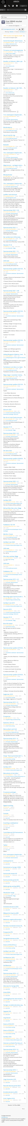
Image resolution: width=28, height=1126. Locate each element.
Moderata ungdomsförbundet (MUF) (14, 919)
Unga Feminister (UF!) (9, 1079)
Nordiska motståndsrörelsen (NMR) (13, 926)
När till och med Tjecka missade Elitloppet (15, 417)
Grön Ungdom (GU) (9, 1098)
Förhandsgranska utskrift (9, 29)
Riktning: (7, 31)
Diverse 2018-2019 (8, 1024)
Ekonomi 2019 (7, 609)
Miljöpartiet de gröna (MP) (11, 913)
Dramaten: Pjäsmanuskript (12, 119)
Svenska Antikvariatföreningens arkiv (14, 503)
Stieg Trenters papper (11, 53)
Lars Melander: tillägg (10, 248)
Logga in (23, 6)
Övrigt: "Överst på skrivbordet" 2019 (13, 756)
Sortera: (17, 31)
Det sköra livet (7, 451)
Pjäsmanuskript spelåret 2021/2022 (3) (14, 269)
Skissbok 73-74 (7, 427)
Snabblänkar (17, 6)
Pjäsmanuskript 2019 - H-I (10, 702)
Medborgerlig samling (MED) (11, 886)
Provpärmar (6, 716)
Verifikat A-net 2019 (9, 603)
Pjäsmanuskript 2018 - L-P (10, 973)
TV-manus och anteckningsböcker (13, 50)
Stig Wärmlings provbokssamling (13, 599)
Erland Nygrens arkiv (10, 960)
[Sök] (25, 10)
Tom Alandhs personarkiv (11, 130)
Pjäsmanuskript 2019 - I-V (10, 738)
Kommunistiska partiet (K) (11, 880)
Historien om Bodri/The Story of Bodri (14, 1043)
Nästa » (23, 1108)
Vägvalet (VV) (7, 1011)
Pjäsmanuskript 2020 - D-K (11, 433)
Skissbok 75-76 (7, 245)
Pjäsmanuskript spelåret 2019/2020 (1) (14, 648)
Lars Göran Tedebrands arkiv (12, 732)
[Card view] (19, 29)
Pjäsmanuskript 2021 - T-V (11, 251)
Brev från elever (8, 623)
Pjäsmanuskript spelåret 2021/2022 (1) (14, 311)
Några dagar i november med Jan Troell (14, 375)
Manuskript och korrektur (10, 773)
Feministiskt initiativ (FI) (10, 873)
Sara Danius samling (10, 697)
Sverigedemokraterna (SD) (11, 938)
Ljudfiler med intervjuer (10, 194)
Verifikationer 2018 (8, 957)
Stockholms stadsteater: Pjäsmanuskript (14, 273)
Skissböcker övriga (8, 892)
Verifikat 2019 (7, 767)
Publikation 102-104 (9, 525)
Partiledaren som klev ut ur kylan (13, 367)
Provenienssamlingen (9, 792)
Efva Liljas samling (10, 559)
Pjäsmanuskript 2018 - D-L (11, 1049)
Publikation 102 (7, 571)
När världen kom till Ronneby (11, 237)
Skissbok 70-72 (7, 617)
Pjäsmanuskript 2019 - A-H (11, 579)
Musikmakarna (7, 127)
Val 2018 (8, 810)
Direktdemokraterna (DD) (10, 907)
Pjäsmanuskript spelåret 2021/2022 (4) (14, 340)
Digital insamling (8, 805)
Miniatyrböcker (7, 175)
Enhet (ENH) (6, 992)
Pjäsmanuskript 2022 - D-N (11, 210)
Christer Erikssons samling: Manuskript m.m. (15, 776)
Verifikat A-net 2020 (9, 542)
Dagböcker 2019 (8, 694)
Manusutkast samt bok (10, 729)
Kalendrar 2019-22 (8, 723)
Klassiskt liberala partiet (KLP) (12, 1086)
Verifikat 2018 (7, 1037)
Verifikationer (7, 965)
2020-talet (6, 261)
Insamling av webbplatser (10, 823)
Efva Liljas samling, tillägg (10, 556)
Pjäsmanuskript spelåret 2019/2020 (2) (14, 675)
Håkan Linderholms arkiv (11, 44)
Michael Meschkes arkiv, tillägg (12, 508)
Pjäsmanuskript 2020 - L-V (10, 481)
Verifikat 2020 (7, 500)
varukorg (5, 6)
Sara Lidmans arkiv (10, 66)
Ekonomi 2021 (7, 409)
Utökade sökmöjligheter (14, 25)
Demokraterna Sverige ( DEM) (12, 867)
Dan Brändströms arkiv (11, 197)
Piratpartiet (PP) (8, 932)
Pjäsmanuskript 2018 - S (10, 1070)
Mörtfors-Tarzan (8, 534)
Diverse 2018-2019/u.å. (10, 945)
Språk (13, 6)
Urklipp (9, 6)
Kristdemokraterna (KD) (10, 1092)
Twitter (5, 845)
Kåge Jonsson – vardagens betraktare (14, 165)
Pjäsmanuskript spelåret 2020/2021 (13, 458)
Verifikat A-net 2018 (9, 951)
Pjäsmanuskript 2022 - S (10, 227)
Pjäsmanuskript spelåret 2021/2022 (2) (14, 384)
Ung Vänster (7, 1018)
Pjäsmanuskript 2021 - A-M (11, 291)
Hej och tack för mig (9, 135)
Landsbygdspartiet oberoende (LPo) (13, 999)
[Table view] (22, 29)
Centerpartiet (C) (8, 861)
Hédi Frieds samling (10, 626)
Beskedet (6, 145)
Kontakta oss (5, 1117)
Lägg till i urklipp (25, 41)
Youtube (5, 813)
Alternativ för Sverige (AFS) (11, 986)
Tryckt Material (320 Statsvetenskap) (13, 832)
